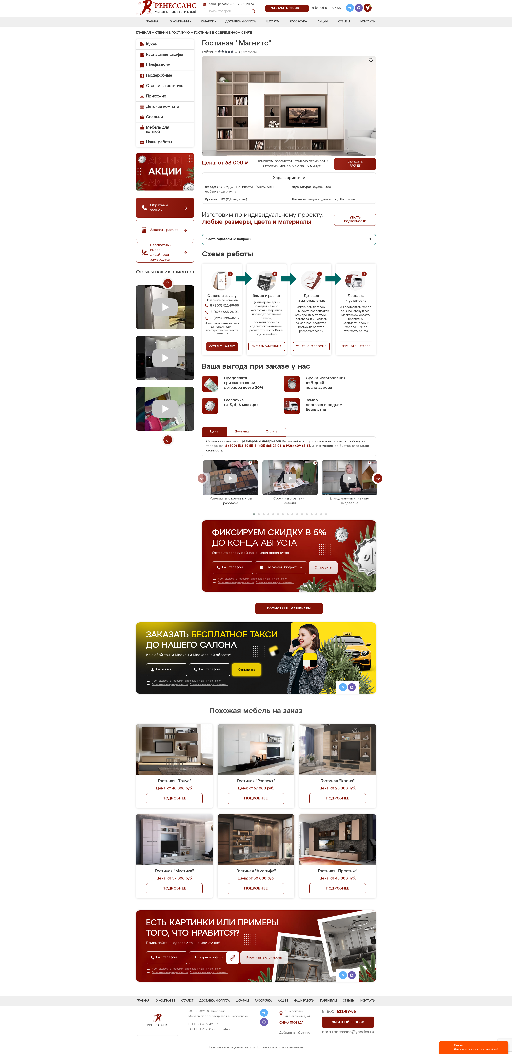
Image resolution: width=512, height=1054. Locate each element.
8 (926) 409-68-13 (326, 13)
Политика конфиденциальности (232, 1047)
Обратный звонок (348, 1022)
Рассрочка (298, 21)
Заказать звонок (287, 8)
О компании (179, 21)
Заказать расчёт (355, 164)
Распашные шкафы (164, 55)
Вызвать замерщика (267, 346)
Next (168, 440)
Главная (152, 21)
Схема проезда (291, 1022)
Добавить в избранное (295, 1032)
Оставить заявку (222, 346)
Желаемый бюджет (282, 567)
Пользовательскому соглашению (275, 582)
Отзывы (344, 21)
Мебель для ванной (157, 129)
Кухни (152, 44)
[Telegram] (350, 8)
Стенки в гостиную (172, 32)
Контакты (367, 21)
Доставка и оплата (240, 21)
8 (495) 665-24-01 (326, 3)
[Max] (359, 8)
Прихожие (156, 96)
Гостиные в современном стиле (223, 32)
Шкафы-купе (158, 65)
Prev (168, 283)
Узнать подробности (355, 219)
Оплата (272, 431)
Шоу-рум (272, 21)
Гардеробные (159, 75)
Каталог (207, 21)
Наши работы (159, 142)
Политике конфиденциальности (236, 582)
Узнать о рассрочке (311, 346)
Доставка (242, 431)
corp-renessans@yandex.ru (348, 1032)
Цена (214, 431)
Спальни (154, 117)
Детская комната (162, 107)
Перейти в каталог (356, 346)
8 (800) (339, 1012)
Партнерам (328, 1000)
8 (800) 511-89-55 (326, 8)
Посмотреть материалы (289, 608)
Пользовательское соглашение (280, 1047)
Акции (323, 21)
